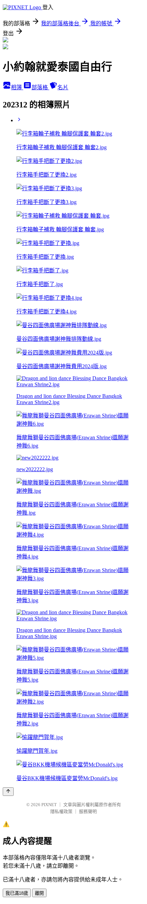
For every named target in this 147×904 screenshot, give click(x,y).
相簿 (17, 87)
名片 (62, 87)
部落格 (40, 87)
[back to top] (8, 791)
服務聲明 (88, 811)
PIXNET (49, 804)
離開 (39, 893)
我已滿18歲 (16, 893)
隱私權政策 (61, 811)
